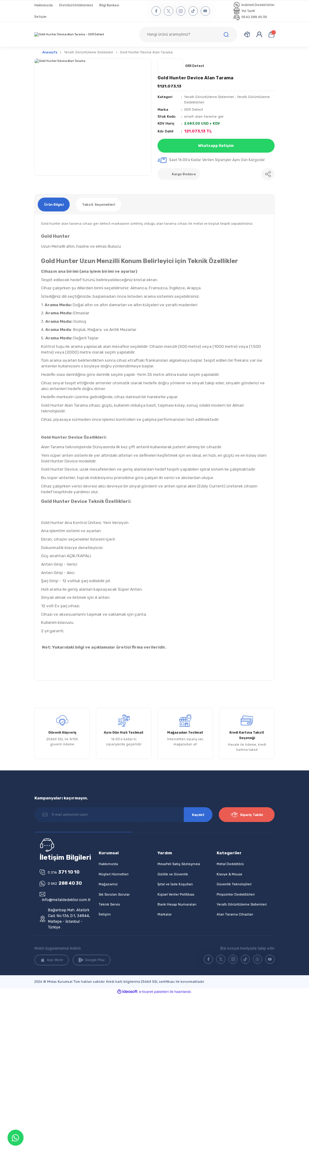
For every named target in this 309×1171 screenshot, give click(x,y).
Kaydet (198, 815)
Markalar (165, 914)
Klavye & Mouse (229, 874)
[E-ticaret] (154, 992)
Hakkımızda (108, 864)
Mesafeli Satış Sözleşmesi (179, 864)
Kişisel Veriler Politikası (176, 894)
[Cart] (271, 34)
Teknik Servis (109, 904)
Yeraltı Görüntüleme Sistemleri (209, 97)
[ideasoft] (127, 991)
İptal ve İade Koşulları (175, 884)
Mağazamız (108, 884)
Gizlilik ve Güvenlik (173, 874)
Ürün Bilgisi (54, 204)
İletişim (105, 914)
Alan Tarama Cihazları (235, 914)
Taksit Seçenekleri (98, 204)
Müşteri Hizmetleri (114, 874)
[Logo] (69, 34)
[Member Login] (259, 34)
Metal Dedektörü (230, 864)
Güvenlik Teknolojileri (234, 884)
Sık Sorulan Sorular (114, 894)
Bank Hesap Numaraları (177, 904)
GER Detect (193, 109)
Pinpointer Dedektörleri (236, 894)
